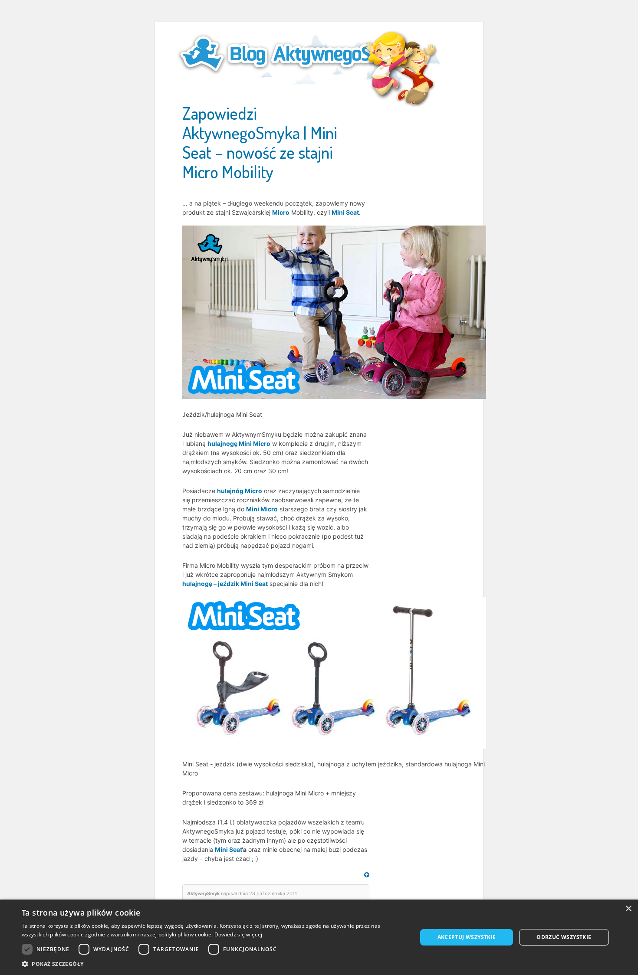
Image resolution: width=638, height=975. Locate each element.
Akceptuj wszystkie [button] (466, 937)
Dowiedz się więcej (238, 934)
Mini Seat (345, 212)
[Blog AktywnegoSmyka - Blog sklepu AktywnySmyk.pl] (297, 54)
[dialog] (319, 937)
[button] (213, 963)
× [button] (628, 909)
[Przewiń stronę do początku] (366, 875)
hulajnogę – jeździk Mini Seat (225, 583)
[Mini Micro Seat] (334, 311)
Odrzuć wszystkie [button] (563, 937)
